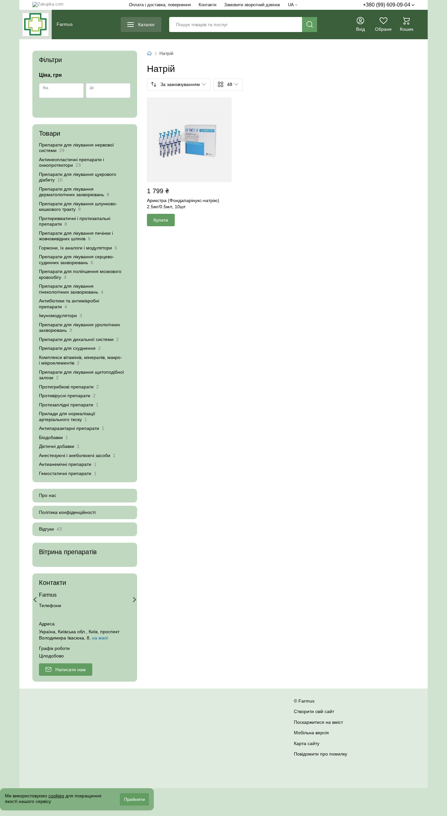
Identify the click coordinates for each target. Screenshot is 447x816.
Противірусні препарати (67, 395)
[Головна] (149, 54)
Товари (49, 133)
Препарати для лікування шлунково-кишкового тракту (78, 206)
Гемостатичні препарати (68, 473)
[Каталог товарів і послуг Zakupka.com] (47, 5)
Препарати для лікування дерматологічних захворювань (74, 191)
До (92, 88)
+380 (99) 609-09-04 (386, 5)
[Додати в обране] (225, 103)
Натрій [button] (166, 53)
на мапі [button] (100, 637)
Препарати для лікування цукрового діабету (77, 177)
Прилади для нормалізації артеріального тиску (67, 416)
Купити (160, 220)
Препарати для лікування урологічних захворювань (79, 327)
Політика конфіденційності (67, 512)
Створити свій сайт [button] (314, 711)
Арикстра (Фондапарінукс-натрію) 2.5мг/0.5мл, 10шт (183, 203)
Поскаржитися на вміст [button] (318, 722)
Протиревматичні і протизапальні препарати (74, 221)
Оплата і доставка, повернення (160, 4)
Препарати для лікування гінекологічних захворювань (71, 289)
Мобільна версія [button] (311, 732)
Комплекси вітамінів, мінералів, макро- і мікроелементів (80, 360)
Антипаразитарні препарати (71, 428)
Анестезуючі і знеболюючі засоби (77, 455)
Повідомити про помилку (320, 753)
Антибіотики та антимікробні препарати (69, 303)
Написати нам (70, 669)
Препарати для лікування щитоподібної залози (81, 375)
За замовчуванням (180, 84)
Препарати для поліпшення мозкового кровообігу (80, 274)
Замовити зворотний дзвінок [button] (252, 4)
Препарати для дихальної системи (79, 339)
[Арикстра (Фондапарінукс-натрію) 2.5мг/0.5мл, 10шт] (189, 139)
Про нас (47, 495)
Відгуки (50, 529)
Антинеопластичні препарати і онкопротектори (71, 162)
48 (229, 84)
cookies (56, 795)
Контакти (207, 4)
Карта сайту (306, 743)
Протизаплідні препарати (68, 404)
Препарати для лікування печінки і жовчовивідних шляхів (76, 236)
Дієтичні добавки (59, 446)
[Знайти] (309, 24)
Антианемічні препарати (68, 464)
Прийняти (134, 799)
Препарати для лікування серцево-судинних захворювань (76, 259)
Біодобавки (53, 437)
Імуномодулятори (60, 315)
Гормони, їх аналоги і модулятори (78, 247)
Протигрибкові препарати (69, 386)
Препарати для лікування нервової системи (76, 147)
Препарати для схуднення (70, 348)
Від (45, 88)
